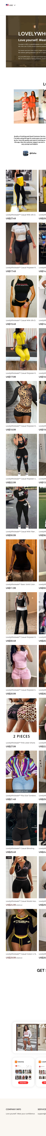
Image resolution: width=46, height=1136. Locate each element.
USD (11, 5)
